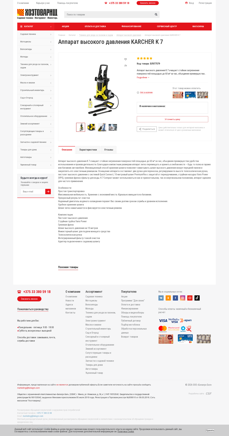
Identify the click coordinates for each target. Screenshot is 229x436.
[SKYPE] (197, 298)
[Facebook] (175, 298)
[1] (138, 58)
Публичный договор (131, 320)
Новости (70, 300)
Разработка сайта (196, 393)
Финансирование (131, 26)
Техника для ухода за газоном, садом (34, 66)
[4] (148, 58)
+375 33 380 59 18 (119, 3)
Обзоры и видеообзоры (132, 312)
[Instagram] (182, 298)
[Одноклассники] (168, 298)
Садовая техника (28, 34)
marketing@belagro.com (28, 387)
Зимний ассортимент (30, 123)
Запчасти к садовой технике (33, 142)
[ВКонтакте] (161, 298)
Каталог (28, 26)
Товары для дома (28, 149)
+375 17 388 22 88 (44, 413)
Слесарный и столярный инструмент (31, 107)
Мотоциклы (25, 41)
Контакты (70, 312)
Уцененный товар (28, 164)
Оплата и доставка (95, 26)
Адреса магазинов (71, 306)
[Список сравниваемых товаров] (176, 16)
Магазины (198, 26)
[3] (144, 58)
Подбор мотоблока (130, 324)
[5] (151, 58)
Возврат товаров (129, 336)
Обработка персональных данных (134, 330)
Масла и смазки (27, 82)
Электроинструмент (29, 75)
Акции (65, 26)
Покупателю (128, 291)
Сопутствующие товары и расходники (32, 133)
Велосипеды (26, 49)
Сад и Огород (26, 97)
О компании (73, 291)
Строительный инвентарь (32, 90)
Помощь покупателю (131, 316)
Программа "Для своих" (133, 300)
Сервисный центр (167, 26)
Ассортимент (93, 291)
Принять (210, 430)
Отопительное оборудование (33, 116)
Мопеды (24, 56)
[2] (141, 58)
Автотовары (26, 157)
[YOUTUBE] (189, 298)
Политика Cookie (126, 431)
